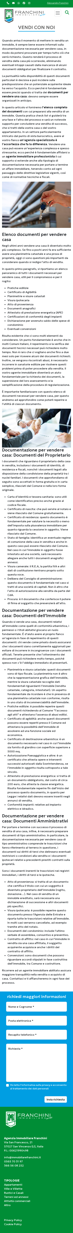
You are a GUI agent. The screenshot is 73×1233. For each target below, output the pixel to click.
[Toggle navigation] (57, 13)
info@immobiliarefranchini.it (22, 1157)
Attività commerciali (17, 1201)
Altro (7, 1205)
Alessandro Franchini (57, 3)
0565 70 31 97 (13, 1161)
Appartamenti (13, 1184)
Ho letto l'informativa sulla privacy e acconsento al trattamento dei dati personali (38, 1086)
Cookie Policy (13, 1224)
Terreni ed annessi (16, 1197)
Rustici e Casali (13, 1192)
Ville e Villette (13, 1188)
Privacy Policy (13, 1220)
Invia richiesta (56, 1099)
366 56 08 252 (14, 1165)
